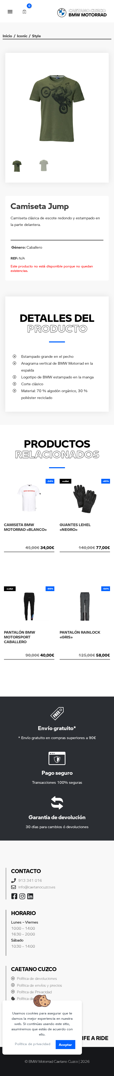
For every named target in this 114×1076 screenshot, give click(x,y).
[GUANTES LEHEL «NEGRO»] (85, 541)
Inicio (7, 35)
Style (36, 35)
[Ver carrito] (24, 11)
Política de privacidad (32, 1043)
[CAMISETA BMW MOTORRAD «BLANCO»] (29, 541)
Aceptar (65, 1044)
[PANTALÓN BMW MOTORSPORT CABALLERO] (29, 649)
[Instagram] (22, 896)
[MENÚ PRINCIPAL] (10, 11)
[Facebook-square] (14, 896)
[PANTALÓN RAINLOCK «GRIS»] (85, 649)
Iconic (22, 35)
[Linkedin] (30, 896)
